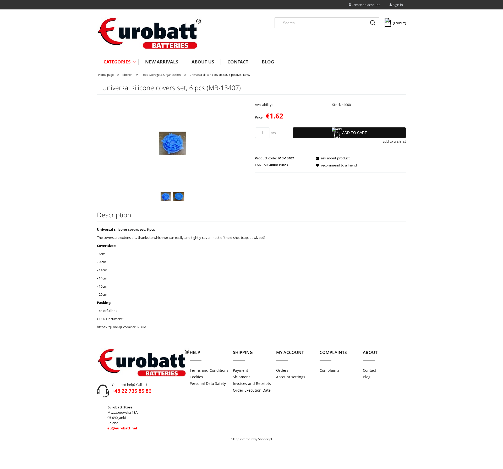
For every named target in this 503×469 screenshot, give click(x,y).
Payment (240, 370)
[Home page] (149, 33)
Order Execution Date (252, 390)
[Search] (372, 22)
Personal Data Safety (208, 383)
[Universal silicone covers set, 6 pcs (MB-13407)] (166, 196)
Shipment (241, 376)
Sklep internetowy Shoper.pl (251, 439)
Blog (366, 376)
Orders (282, 370)
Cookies (196, 376)
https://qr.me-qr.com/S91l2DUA (121, 327)
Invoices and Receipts (252, 383)
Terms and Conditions (209, 370)
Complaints (330, 370)
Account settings (290, 376)
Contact (369, 370)
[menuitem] (117, 62)
